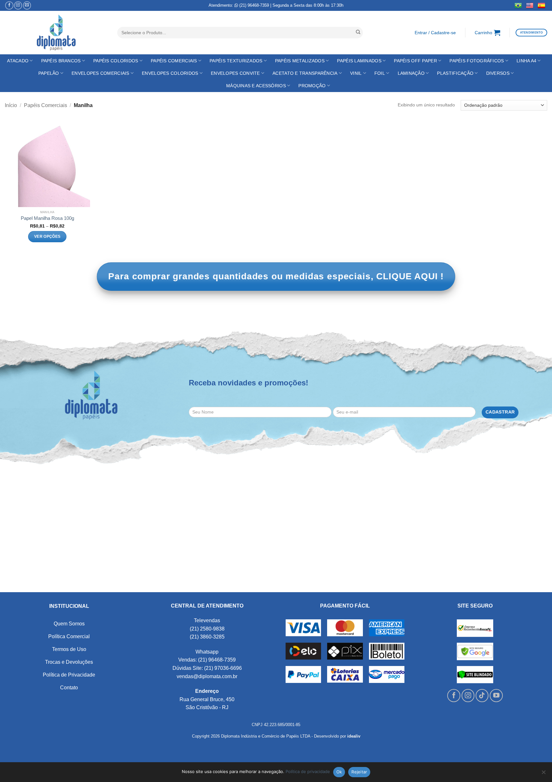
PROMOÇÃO (312, 85)
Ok (339, 771)
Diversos (498, 73)
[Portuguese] (518, 5)
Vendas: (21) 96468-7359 (207, 659)
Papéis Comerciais (174, 60)
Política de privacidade (308, 771)
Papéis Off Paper (415, 60)
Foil (379, 73)
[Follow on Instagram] (18, 5)
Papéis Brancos (61, 60)
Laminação (411, 73)
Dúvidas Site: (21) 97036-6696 (207, 668)
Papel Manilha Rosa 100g (47, 218)
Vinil (356, 73)
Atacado (17, 60)
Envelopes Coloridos (170, 73)
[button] (435, 32)
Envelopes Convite (235, 73)
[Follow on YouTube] (496, 695)
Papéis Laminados (359, 60)
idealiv (353, 736)
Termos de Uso (69, 649)
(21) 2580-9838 (207, 628)
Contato (69, 687)
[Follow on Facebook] (9, 5)
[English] (530, 5)
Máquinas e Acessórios (256, 85)
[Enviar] (358, 32)
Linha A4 (526, 60)
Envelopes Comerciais (100, 73)
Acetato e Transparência (304, 73)
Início (11, 105)
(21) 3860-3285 (207, 636)
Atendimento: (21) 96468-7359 (239, 5)
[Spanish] (542, 5)
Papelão (48, 73)
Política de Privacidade (69, 674)
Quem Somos (69, 623)
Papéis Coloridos (115, 60)
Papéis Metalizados (300, 60)
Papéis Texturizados (236, 60)
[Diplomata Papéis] (56, 32)
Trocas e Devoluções (69, 662)
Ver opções (47, 236)
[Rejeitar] (543, 774)
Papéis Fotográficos (476, 60)
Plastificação (455, 73)
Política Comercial (69, 636)
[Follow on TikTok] (482, 695)
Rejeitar (359, 771)
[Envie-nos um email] (27, 5)
